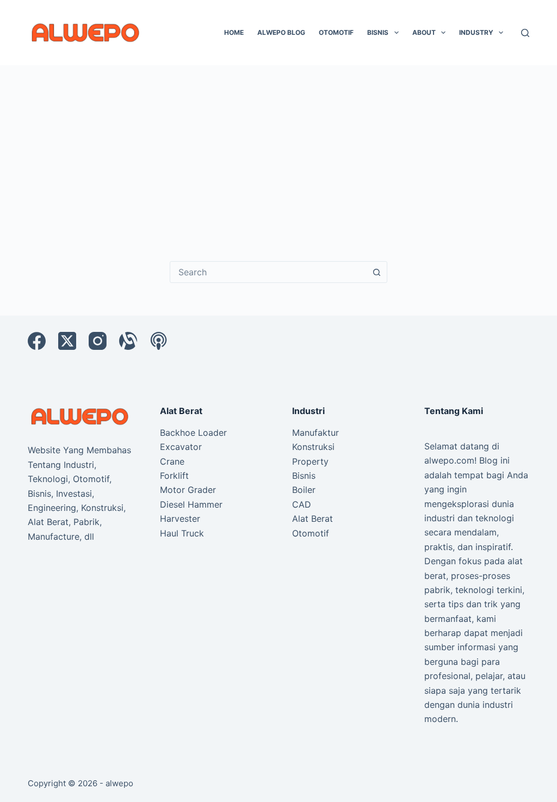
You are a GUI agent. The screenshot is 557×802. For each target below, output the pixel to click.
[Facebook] (37, 341)
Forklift (174, 475)
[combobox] (268, 272)
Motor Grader (188, 489)
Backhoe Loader (193, 432)
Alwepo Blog (281, 32)
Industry (476, 32)
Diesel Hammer (191, 504)
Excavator (181, 446)
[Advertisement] (278, 147)
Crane (172, 461)
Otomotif (336, 32)
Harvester (180, 518)
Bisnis (377, 32)
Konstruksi (313, 446)
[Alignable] (128, 341)
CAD (301, 504)
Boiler (303, 489)
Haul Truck (182, 533)
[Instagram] (98, 341)
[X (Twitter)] (67, 341)
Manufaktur (315, 432)
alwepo (119, 783)
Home (234, 32)
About (424, 32)
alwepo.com (449, 460)
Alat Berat (312, 518)
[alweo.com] (80, 415)
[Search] (525, 33)
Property (310, 461)
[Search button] (376, 272)
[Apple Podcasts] (159, 341)
